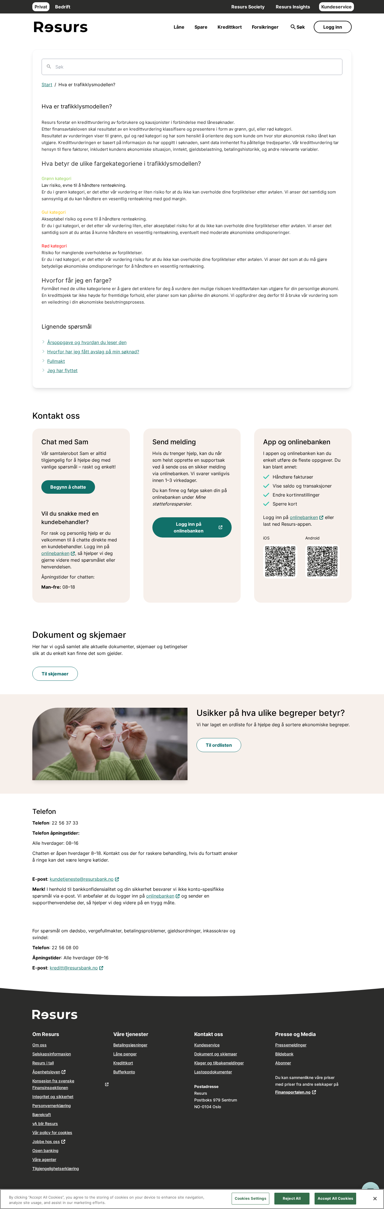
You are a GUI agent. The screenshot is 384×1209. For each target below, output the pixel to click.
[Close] (375, 1198)
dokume (217, 1071)
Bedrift (62, 7)
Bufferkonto (124, 1071)
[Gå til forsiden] (60, 27)
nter (228, 1071)
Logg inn (332, 27)
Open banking (45, 1150)
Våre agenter (44, 1159)
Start (47, 84)
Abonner (283, 1062)
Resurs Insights (293, 7)
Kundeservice (336, 7)
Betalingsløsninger (130, 1044)
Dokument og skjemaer (215, 1053)
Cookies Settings (250, 1198)
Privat (41, 7)
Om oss (39, 1044)
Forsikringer (265, 27)
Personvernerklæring (51, 1105)
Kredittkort (230, 27)
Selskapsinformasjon (51, 1053)
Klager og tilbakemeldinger (219, 1062)
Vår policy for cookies (52, 1132)
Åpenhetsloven (46, 1071)
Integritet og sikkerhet (52, 1096)
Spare (201, 27)
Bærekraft (41, 1114)
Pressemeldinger (290, 1044)
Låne (179, 27)
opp (206, 1071)
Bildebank (284, 1053)
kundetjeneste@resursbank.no (84, 879)
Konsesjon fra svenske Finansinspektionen (53, 1084)
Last (198, 1071)
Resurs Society (248, 7)
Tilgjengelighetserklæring (55, 1168)
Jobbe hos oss (46, 1141)
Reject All (292, 1198)
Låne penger (125, 1053)
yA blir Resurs (45, 1123)
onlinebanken (58, 553)
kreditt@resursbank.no (76, 968)
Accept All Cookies (335, 1198)
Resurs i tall (43, 1062)
